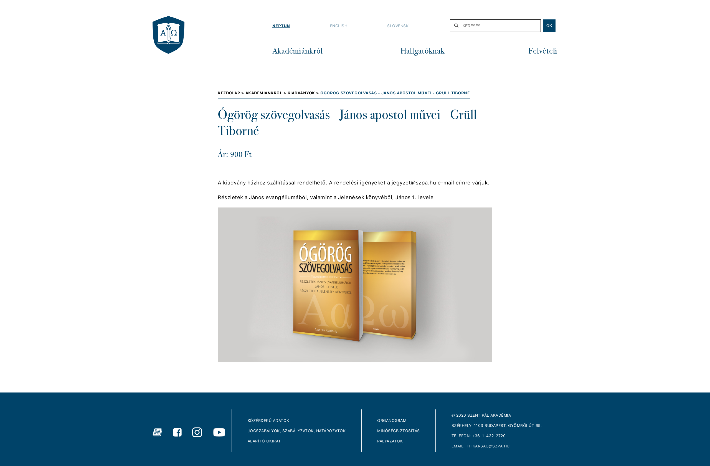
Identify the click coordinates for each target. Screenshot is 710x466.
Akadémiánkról (297, 51)
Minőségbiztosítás (398, 431)
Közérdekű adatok (268, 420)
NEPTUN (281, 26)
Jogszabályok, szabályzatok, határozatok (297, 431)
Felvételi (542, 51)
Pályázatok (390, 441)
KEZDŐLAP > (231, 93)
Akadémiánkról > (266, 93)
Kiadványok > (304, 93)
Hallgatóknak (422, 51)
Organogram (391, 420)
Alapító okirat (264, 441)
